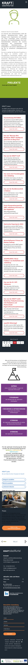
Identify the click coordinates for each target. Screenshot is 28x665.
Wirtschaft (14, 452)
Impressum (7, 639)
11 (18, 342)
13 (4, 345)
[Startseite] (7, 4)
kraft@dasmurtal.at (11, 568)
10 (14, 342)
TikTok (11, 643)
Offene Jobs (6, 579)
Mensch (8, 450)
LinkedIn (18, 641)
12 (22, 342)
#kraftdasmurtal (17, 643)
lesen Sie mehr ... (14, 129)
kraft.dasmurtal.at (10, 570)
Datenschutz (12, 639)
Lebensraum (16, 450)
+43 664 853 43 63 (10, 566)
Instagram (13, 641)
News (4, 581)
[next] (25, 541)
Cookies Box (18, 639)
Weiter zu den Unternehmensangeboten (14, 528)
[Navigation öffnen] (26, 2)
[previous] (2, 541)
